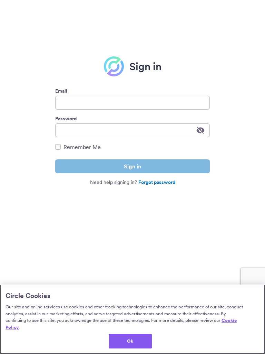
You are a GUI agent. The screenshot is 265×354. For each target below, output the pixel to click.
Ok (130, 341)
